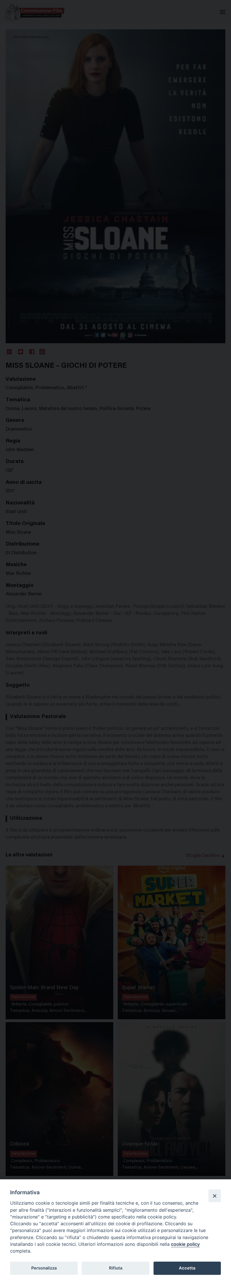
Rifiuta (115, 1268)
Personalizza (44, 1268)
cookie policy (185, 1244)
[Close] (214, 1195)
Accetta (187, 1268)
